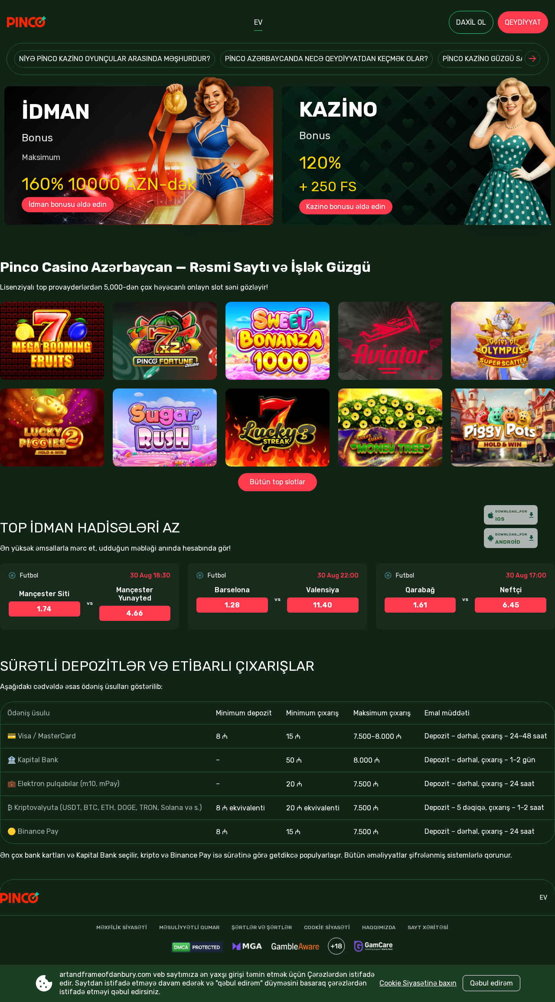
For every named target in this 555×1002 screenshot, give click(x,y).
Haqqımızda (378, 927)
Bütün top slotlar (277, 482)
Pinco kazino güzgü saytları (495, 59)
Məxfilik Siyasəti (121, 927)
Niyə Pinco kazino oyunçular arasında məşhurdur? (114, 59)
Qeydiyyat (523, 22)
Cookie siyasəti (327, 927)
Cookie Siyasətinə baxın (418, 983)
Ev (258, 22)
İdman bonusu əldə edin (68, 204)
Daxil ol (471, 22)
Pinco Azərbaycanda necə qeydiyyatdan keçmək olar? (326, 59)
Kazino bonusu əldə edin (345, 206)
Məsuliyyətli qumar (189, 927)
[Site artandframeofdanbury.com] (37, 22)
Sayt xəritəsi (428, 927)
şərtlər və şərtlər (262, 927)
